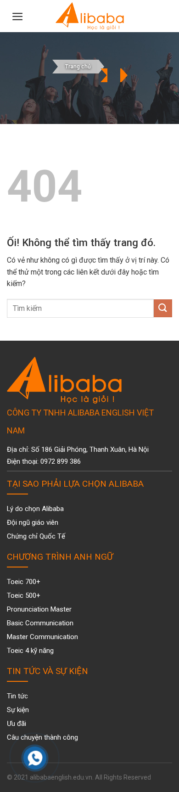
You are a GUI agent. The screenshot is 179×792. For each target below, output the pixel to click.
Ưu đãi (16, 723)
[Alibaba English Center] (89, 16)
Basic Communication (40, 623)
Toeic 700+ (23, 582)
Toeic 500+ (23, 595)
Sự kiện (18, 710)
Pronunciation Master (39, 609)
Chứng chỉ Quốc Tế (36, 536)
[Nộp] (163, 308)
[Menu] (17, 16)
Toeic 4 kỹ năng (30, 650)
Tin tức (17, 696)
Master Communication (42, 637)
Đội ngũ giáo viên (32, 522)
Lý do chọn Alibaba (35, 509)
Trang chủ (78, 66)
